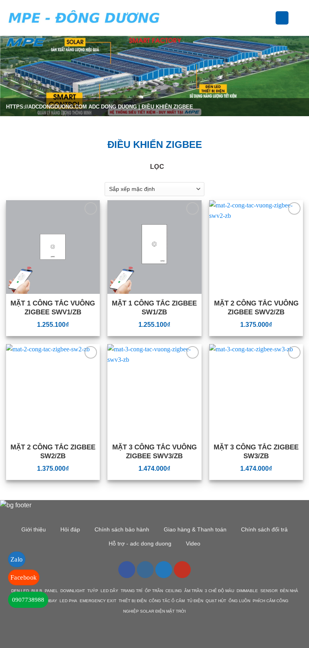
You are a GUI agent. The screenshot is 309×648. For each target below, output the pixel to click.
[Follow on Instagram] (145, 569)
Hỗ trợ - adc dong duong (140, 543)
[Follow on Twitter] (163, 569)
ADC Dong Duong (113, 107)
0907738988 (28, 600)
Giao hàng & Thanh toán (195, 529)
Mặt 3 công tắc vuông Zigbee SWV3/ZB (154, 451)
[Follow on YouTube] (182, 569)
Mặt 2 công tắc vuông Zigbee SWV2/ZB (256, 307)
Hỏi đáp (70, 529)
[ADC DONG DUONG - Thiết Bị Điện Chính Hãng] (84, 18)
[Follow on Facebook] (126, 569)
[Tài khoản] (282, 18)
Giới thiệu (33, 529)
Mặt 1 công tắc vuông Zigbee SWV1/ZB (52, 307)
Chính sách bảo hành (122, 529)
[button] (173, 18)
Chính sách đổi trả (264, 529)
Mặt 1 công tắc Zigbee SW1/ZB (154, 307)
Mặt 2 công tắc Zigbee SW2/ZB (52, 451)
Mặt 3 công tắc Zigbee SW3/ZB (256, 451)
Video (193, 543)
